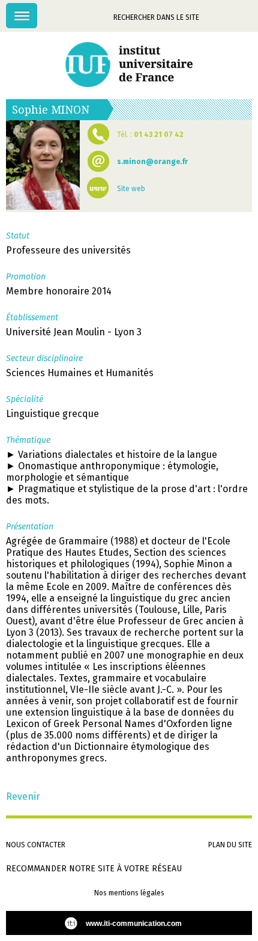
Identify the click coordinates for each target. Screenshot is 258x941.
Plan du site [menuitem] (230, 845)
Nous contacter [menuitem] (35, 845)
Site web (131, 188)
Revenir (23, 796)
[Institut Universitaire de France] (129, 64)
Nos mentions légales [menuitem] (129, 893)
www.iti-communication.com (134, 923)
